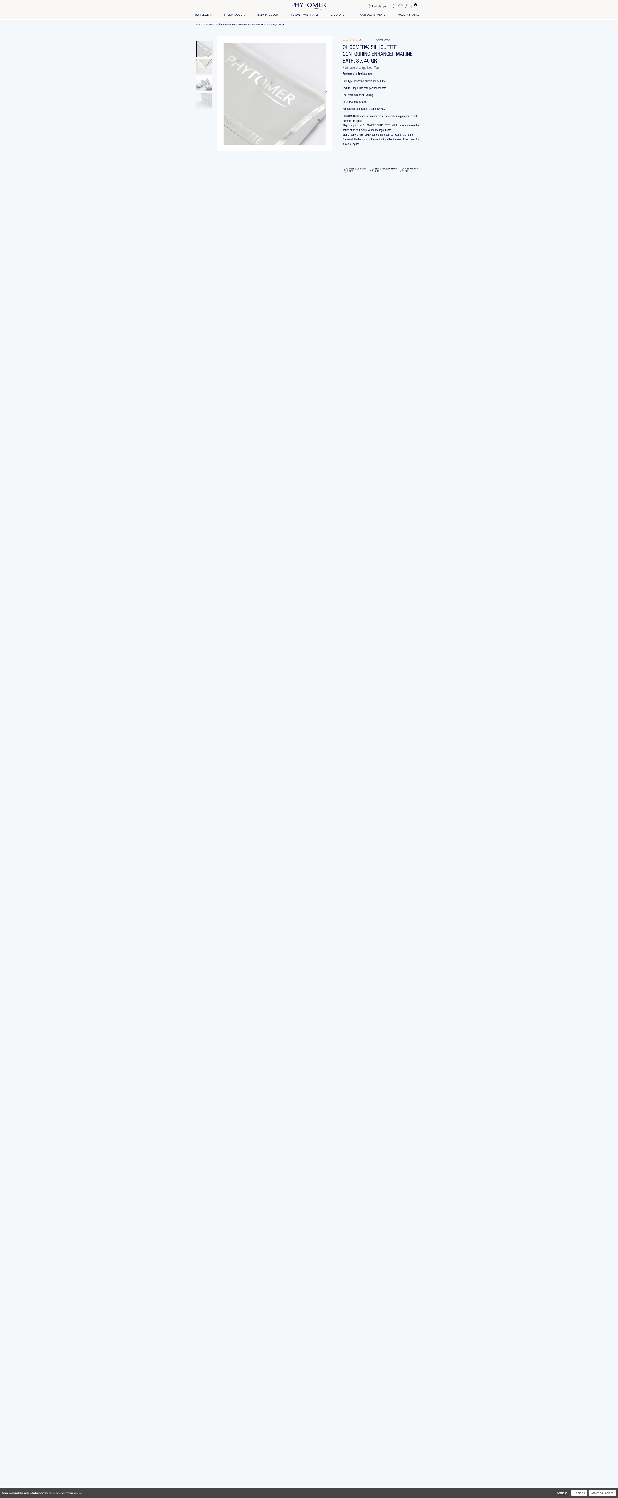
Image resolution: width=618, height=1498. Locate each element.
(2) (360, 40)
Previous (223, 91)
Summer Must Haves (304, 15)
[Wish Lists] (400, 6)
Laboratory (339, 15)
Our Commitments (372, 15)
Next (325, 91)
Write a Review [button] (383, 40)
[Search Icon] (394, 6)
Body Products (268, 15)
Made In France (408, 15)
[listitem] (204, 49)
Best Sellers (203, 15)
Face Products (234, 15)
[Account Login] (407, 6)
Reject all (579, 1493)
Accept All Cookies (602, 1493)
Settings (562, 1493)
